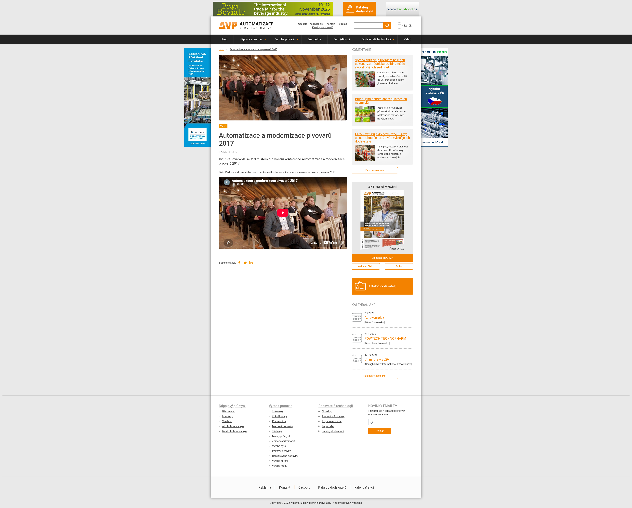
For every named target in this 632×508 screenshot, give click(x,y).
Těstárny (277, 431)
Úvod (224, 39)
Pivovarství (228, 411)
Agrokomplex (374, 318)
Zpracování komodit (283, 441)
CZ (399, 25)
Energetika (314, 39)
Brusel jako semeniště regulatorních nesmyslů (381, 100)
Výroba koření (280, 460)
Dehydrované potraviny (285, 455)
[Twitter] (245, 262)
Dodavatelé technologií (377, 39)
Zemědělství (341, 39)
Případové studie (332, 421)
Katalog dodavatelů (322, 27)
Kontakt (331, 23)
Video (407, 39)
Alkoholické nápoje (233, 426)
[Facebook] (239, 262)
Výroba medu (279, 465)
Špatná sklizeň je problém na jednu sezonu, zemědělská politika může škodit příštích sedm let (380, 63)
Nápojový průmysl (251, 39)
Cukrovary (277, 411)
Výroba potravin (285, 39)
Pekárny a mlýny (281, 451)
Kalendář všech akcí (374, 375)
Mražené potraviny (282, 426)
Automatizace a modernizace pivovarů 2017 (253, 49)
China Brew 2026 (377, 359)
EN (405, 25)
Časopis (302, 23)
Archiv (399, 266)
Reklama (342, 23)
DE (410, 25)
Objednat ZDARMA (382, 257)
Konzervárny (279, 421)
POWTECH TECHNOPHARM (385, 338)
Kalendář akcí (317, 23)
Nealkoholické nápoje (234, 431)
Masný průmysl (281, 436)
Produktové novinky (333, 416)
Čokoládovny (279, 416)
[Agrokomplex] (357, 316)
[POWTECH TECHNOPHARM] (357, 337)
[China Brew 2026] (357, 358)
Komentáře (361, 50)
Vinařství (227, 421)
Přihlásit (379, 430)
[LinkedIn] (250, 262)
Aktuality (327, 411)
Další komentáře (374, 170)
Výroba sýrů (279, 446)
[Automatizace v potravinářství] (246, 25)
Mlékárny (227, 416)
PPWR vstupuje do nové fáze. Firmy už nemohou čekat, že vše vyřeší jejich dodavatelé (382, 137)
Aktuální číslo (365, 266)
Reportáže (328, 426)
